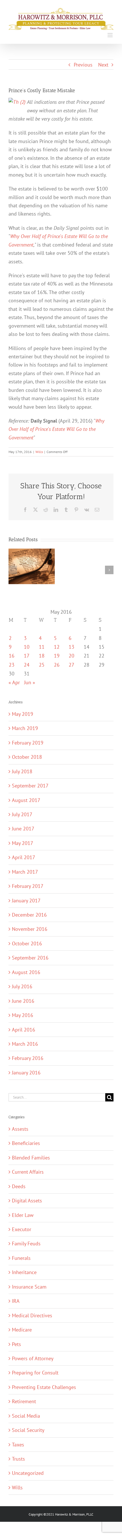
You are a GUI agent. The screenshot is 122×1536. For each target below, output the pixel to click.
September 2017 (30, 785)
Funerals (21, 1257)
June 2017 (23, 828)
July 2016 (22, 986)
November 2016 (29, 928)
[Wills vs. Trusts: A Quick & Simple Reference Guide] (32, 552)
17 (27, 655)
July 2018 (22, 771)
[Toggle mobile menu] (110, 35)
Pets (16, 1344)
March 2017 (25, 871)
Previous (83, 64)
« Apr (14, 682)
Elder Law (22, 1215)
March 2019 (25, 728)
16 (11, 655)
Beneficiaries (26, 1143)
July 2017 (22, 814)
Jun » (29, 682)
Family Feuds (26, 1243)
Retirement (24, 1401)
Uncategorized (28, 1472)
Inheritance (24, 1272)
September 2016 (30, 957)
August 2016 (26, 972)
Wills (39, 452)
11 (42, 646)
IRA (16, 1300)
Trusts (18, 1458)
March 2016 (25, 1043)
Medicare (22, 1329)
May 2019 (22, 713)
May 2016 (22, 1015)
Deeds (19, 1186)
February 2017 (27, 885)
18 (42, 655)
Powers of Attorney (32, 1358)
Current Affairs (28, 1171)
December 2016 (29, 914)
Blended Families (31, 1157)
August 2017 (26, 800)
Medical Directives (32, 1315)
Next (103, 64)
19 (57, 655)
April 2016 (23, 1029)
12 (57, 646)
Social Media (26, 1415)
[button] (13, 570)
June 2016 (23, 1000)
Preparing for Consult (35, 1372)
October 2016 (27, 943)
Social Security (28, 1430)
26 (57, 664)
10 (27, 646)
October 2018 (27, 756)
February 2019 (27, 742)
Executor (21, 1229)
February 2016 (27, 1058)
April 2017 (23, 857)
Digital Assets (27, 1200)
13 (71, 646)
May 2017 (22, 843)
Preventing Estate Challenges (44, 1387)
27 (71, 664)
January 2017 (26, 900)
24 (27, 664)
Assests (20, 1128)
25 (42, 664)
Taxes (18, 1444)
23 (11, 664)
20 (71, 655)
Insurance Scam (29, 1286)
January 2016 (26, 1072)
